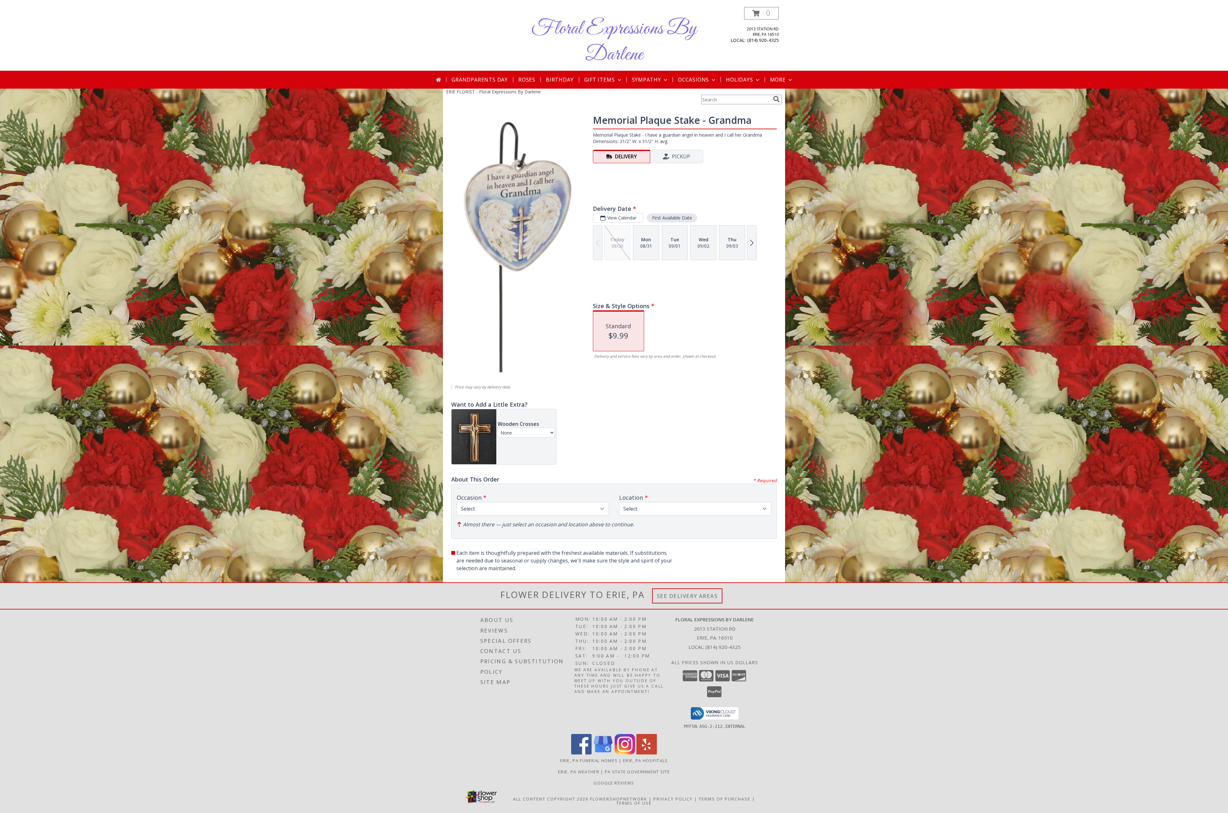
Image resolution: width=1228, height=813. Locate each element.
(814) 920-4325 (763, 40)
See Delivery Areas (687, 596)
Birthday (559, 79)
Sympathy (646, 79)
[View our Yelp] (646, 753)
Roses (526, 79)
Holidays (739, 79)
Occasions (693, 79)
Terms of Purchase (725, 799)
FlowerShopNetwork (618, 799)
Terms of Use (634, 803)
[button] (761, 13)
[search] (776, 99)
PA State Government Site (637, 772)
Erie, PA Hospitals (645, 760)
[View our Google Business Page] (603, 753)
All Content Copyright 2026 (550, 799)
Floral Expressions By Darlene (614, 42)
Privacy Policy (673, 799)
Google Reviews (614, 783)
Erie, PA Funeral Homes (589, 760)
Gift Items (599, 79)
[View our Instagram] (625, 753)
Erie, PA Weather (578, 772)
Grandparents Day (480, 79)
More (778, 79)
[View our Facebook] (581, 753)
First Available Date (672, 218)
